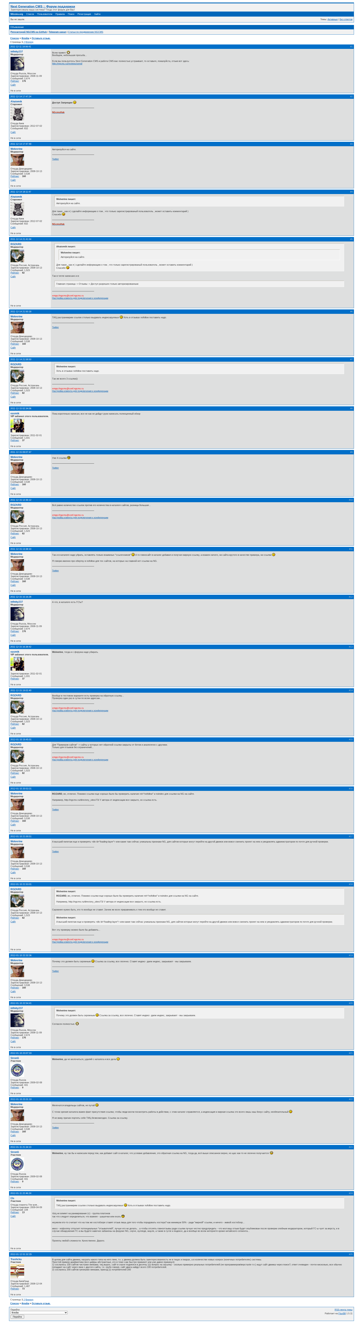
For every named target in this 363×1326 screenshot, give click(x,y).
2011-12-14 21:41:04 (20, 239)
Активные (332, 19)
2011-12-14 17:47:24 (20, 96)
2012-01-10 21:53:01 (21, 884)
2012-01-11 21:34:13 (20, 1147)
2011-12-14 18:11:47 (20, 191)
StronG (15, 1058)
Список (30, 14)
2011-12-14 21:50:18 (20, 311)
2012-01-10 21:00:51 (21, 836)
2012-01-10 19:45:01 (21, 739)
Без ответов (346, 19)
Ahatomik (16, 101)
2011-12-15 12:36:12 (20, 500)
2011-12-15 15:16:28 (20, 597)
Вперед (29, 42)
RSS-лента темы (343, 1309)
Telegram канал (57, 32)
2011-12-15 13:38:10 (20, 549)
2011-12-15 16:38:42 (20, 646)
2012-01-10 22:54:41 (21, 1003)
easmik (15, 413)
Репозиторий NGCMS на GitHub (29, 32)
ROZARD (16, 244)
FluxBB (342, 1313)
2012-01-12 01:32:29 (21, 1254)
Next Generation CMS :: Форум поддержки (43, 6)
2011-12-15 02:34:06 (20, 408)
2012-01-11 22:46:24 (20, 1193)
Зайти (97, 14)
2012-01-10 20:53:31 (21, 788)
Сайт (13, 84)
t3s (12, 1198)
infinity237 (17, 51)
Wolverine (16, 148)
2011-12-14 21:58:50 (20, 359)
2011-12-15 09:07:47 (20, 452)
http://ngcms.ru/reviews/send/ (67, 63)
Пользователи (44, 14)
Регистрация (84, 14)
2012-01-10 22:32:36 (21, 955)
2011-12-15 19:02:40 (20, 690)
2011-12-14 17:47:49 (20, 144)
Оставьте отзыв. (41, 38)
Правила (60, 14)
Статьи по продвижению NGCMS (85, 32)
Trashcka (16, 1259)
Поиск (71, 14)
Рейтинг (15, 81)
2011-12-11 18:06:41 (20, 46)
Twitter (55, 159)
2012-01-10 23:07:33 (21, 1053)
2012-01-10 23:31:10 (21, 1099)
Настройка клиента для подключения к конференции (80, 298)
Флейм (25, 38)
